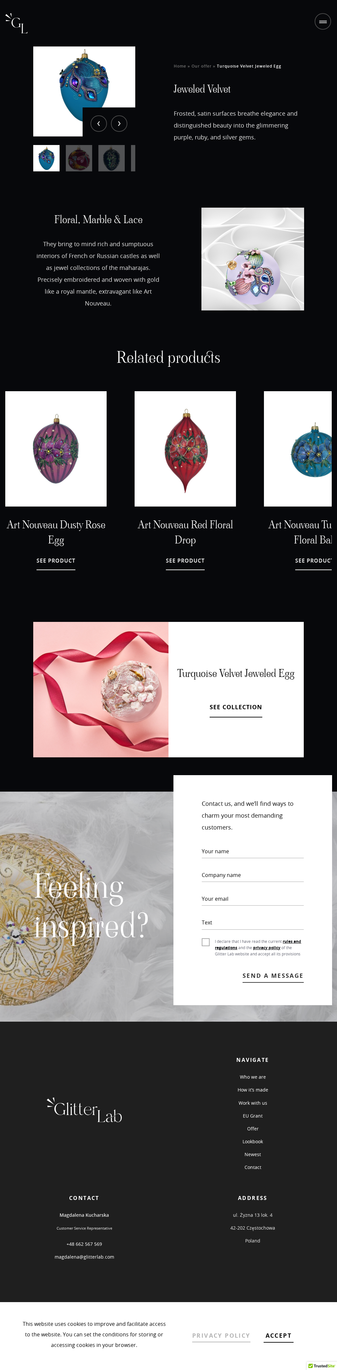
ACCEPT (279, 1335)
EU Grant (253, 1116)
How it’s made (253, 1090)
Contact (253, 1167)
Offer (253, 1128)
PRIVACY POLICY (221, 1335)
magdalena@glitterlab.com (84, 1257)
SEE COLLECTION (236, 707)
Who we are (253, 1077)
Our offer (202, 66)
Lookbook (253, 1141)
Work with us (253, 1103)
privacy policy (266, 947)
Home (180, 66)
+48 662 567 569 (84, 1244)
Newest (253, 1154)
